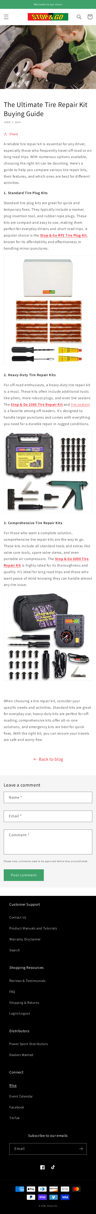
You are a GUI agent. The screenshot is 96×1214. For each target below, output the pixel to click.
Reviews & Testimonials (27, 980)
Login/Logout (19, 1013)
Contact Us (17, 917)
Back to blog (51, 759)
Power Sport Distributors (28, 1044)
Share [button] (13, 134)
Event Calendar (21, 1096)
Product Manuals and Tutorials (33, 928)
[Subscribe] (81, 1149)
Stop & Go (52, 1205)
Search (14, 950)
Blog (13, 1085)
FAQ (12, 991)
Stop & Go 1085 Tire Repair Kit (37, 404)
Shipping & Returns (24, 1002)
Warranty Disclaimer (25, 939)
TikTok (14, 1118)
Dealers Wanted (21, 1054)
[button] (6, 16)
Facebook (16, 1107)
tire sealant (80, 404)
